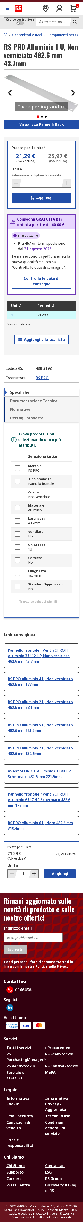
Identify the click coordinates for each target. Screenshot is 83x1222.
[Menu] (7, 8)
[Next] (73, 93)
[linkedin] (9, 1007)
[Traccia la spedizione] (46, 8)
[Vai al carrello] (73, 8)
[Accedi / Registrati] (59, 8)
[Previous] (10, 93)
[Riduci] (16, 183)
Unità (17, 169)
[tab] (41, 392)
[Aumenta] (66, 183)
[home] (5, 34)
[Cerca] (74, 22)
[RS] (18, 8)
